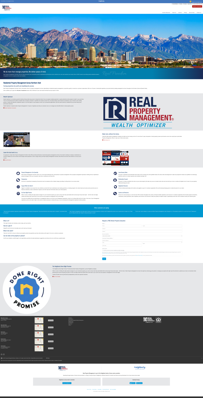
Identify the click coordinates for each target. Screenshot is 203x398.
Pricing (185, 12)
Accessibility (99, 389)
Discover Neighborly (66, 383)
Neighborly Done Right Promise (197, 2)
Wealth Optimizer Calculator (10, 108)
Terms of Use (89, 389)
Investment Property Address (107, 238)
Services (180, 12)
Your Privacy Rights (113, 389)
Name (103, 223)
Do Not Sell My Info (106, 389)
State (144, 243)
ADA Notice (47, 358)
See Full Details (57, 276)
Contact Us (199, 12)
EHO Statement (70, 322)
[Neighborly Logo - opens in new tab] (143, 367)
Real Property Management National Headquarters (75, 320)
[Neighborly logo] (101, 1)
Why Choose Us (107, 140)
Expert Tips (190, 3)
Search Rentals (175, 3)
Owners (185, 3)
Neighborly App (70, 321)
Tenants (181, 3)
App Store (133, 383)
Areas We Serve (8, 160)
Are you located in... (106, 234)
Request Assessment (197, 6)
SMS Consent (104, 248)
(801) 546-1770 (199, 3)
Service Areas (191, 12)
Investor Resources (166, 12)
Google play (140, 383)
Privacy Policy (107, 253)
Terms (103, 253)
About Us (174, 12)
